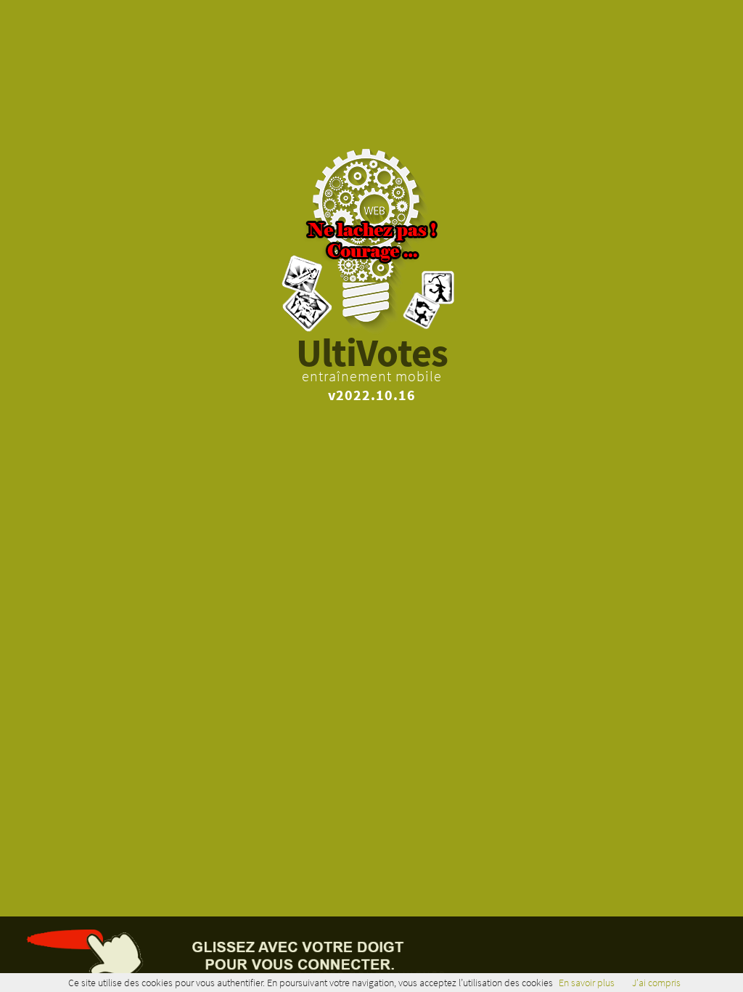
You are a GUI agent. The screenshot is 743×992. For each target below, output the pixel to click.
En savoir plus (587, 982)
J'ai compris (656, 982)
